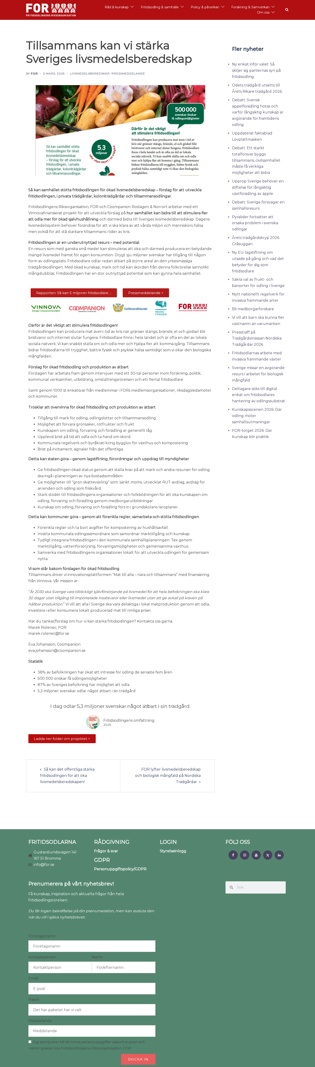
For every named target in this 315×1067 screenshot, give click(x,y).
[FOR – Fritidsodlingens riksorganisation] (51, 9)
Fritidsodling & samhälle (160, 7)
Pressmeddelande (128, 73)
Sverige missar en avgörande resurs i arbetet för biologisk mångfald (258, 374)
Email (33, 978)
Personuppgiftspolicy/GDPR (120, 869)
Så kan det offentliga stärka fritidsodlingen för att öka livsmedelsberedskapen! (67, 775)
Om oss (263, 12)
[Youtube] (256, 855)
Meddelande (40, 1021)
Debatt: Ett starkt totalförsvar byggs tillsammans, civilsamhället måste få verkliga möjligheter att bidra (256, 160)
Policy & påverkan (205, 7)
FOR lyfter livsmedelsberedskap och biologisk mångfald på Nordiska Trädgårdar (168, 775)
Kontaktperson (42, 957)
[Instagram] (244, 855)
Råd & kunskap (117, 7)
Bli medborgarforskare (253, 309)
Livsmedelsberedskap (90, 73)
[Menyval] (233, 855)
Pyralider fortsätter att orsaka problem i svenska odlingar (255, 223)
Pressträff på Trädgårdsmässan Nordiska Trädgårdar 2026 (257, 338)
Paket (33, 999)
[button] (287, 10)
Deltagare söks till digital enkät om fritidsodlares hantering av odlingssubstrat (258, 395)
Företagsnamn (42, 936)
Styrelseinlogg (173, 851)
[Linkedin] (279, 855)
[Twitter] (267, 855)
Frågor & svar (106, 851)
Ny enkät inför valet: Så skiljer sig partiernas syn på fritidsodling (256, 70)
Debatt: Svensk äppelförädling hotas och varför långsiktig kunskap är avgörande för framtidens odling (257, 112)
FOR (34, 73)
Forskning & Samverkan (250, 7)
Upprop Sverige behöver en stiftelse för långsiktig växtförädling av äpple (258, 187)
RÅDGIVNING (111, 842)
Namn (97, 957)
